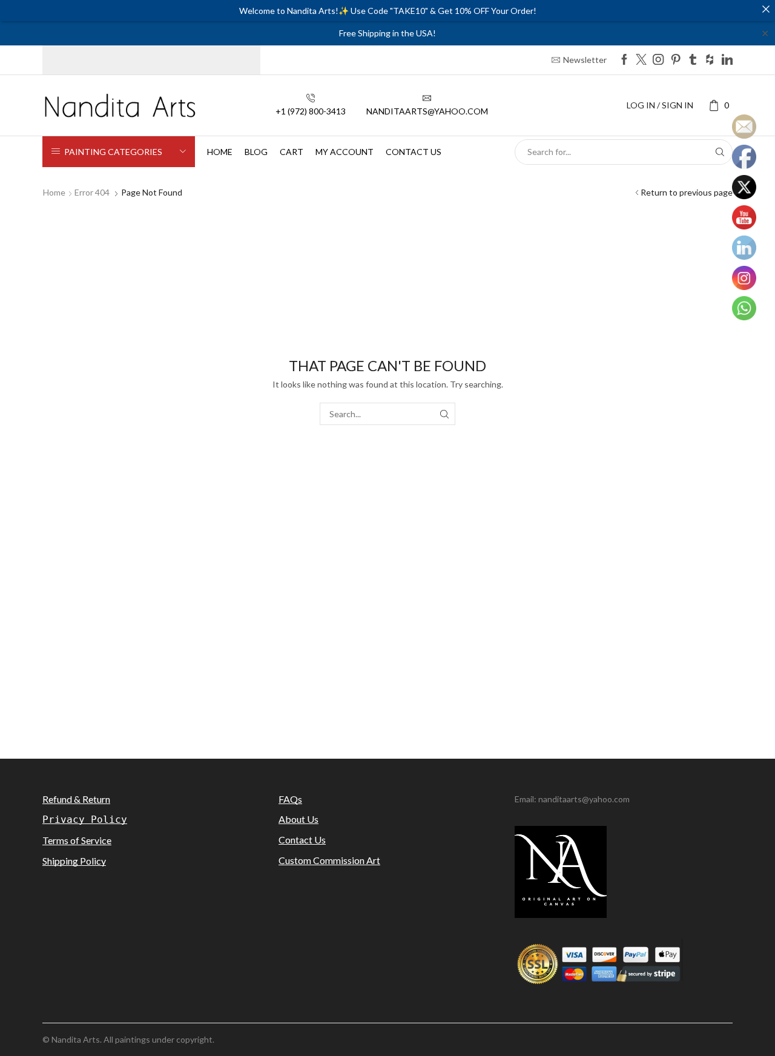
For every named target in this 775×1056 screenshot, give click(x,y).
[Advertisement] (387, 640)
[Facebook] (624, 60)
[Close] (766, 9)
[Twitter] (641, 60)
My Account (344, 152)
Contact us (413, 152)
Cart (291, 152)
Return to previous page (687, 192)
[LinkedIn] (727, 60)
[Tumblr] (692, 60)
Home (219, 152)
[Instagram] (658, 60)
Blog (256, 152)
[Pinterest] (675, 60)
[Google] (709, 60)
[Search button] (720, 152)
